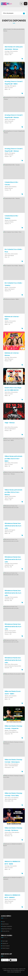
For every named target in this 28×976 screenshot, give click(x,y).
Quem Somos (5, 924)
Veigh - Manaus (10, 423)
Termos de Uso (5, 931)
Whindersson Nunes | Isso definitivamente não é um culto (13, 525)
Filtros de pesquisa (8, 13)
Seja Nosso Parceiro (7, 928)
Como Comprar (6, 945)
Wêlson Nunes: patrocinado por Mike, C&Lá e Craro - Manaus (13, 492)
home (3, 921)
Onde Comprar (5, 948)
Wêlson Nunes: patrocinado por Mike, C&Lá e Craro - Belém (13, 458)
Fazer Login (5, 941)
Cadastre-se (5, 943)
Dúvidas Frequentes (7, 926)
